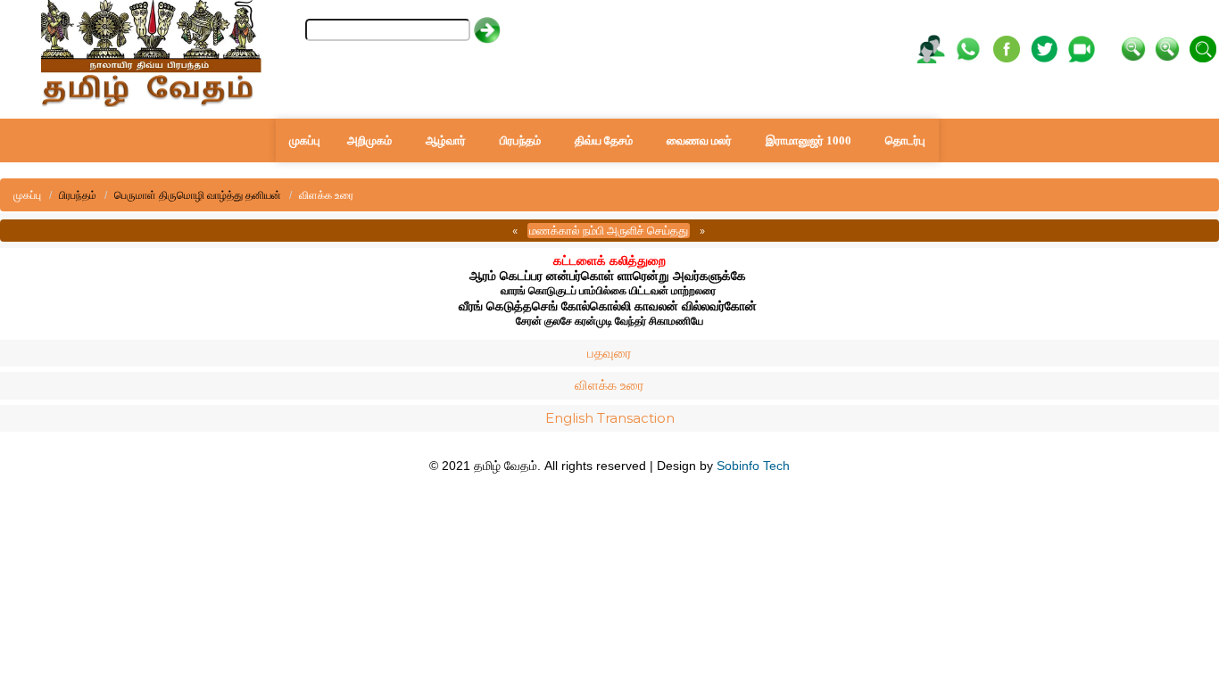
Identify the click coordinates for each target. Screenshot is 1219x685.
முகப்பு (304, 140)
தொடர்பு (905, 140)
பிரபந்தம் (520, 140)
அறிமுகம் (369, 140)
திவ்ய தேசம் (604, 140)
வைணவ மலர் (699, 140)
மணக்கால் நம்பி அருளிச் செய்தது (608, 230)
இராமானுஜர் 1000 (808, 140)
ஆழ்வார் (446, 140)
